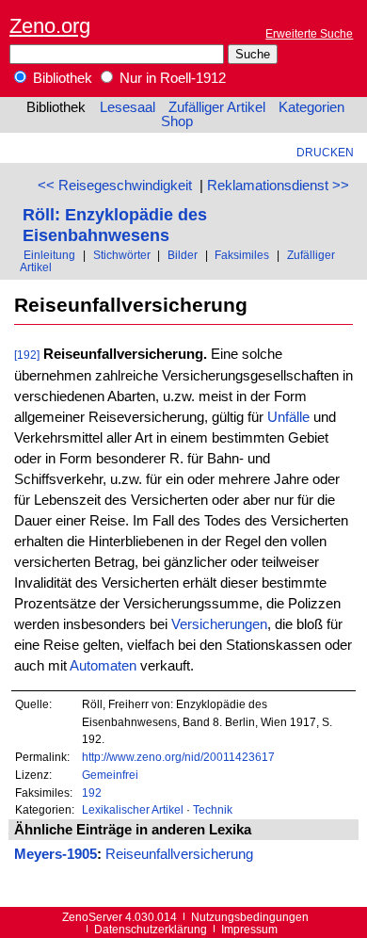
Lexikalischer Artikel (133, 809)
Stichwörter (122, 255)
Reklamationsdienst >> (278, 185)
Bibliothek (60, 78)
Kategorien (311, 107)
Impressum (249, 929)
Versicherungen (219, 624)
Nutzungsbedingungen (250, 917)
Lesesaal (127, 107)
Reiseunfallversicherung (179, 854)
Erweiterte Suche (309, 33)
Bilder (183, 255)
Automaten (103, 665)
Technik (212, 809)
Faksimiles (242, 255)
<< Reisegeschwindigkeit (115, 185)
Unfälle (288, 417)
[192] (27, 354)
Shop (177, 121)
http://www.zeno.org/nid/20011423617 (178, 757)
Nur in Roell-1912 (171, 78)
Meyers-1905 (55, 854)
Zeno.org (49, 26)
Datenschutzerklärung (150, 929)
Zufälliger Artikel (216, 107)
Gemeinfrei (110, 774)
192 (92, 792)
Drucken (325, 152)
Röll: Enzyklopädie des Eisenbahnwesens (115, 224)
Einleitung (49, 255)
